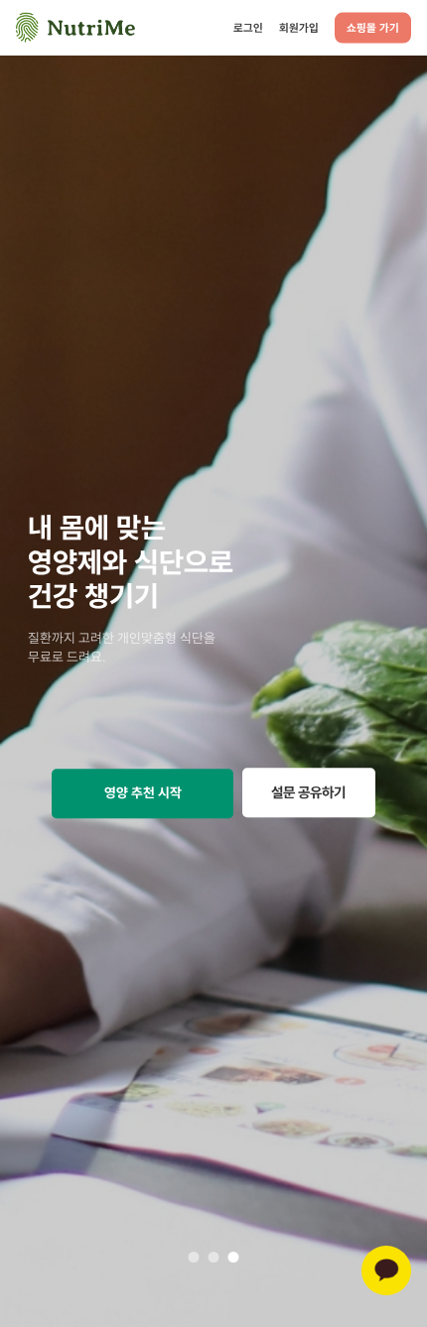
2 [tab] (213, 1257)
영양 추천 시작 (143, 793)
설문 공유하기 (308, 792)
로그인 (248, 27)
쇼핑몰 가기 (373, 28)
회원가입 (299, 27)
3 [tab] (233, 1257)
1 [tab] (194, 1257)
